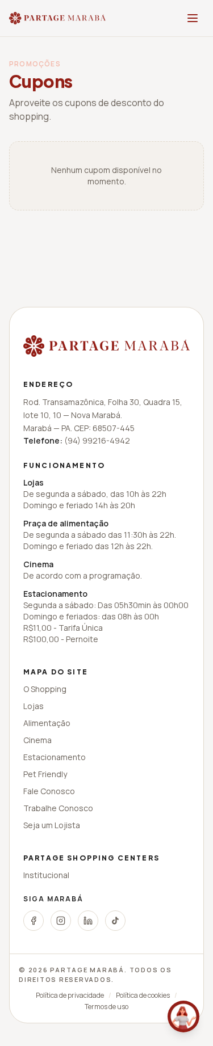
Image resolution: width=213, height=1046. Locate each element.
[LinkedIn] (88, 920)
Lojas (33, 706)
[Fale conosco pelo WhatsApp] (183, 1016)
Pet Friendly (45, 774)
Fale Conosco (49, 791)
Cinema (37, 740)
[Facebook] (33, 920)
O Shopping (44, 689)
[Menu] (192, 18)
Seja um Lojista (51, 825)
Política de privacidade (70, 995)
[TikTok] (115, 920)
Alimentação (46, 723)
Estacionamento (54, 757)
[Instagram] (61, 920)
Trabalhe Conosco (58, 808)
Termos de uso (106, 1006)
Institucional (46, 875)
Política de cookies (143, 995)
